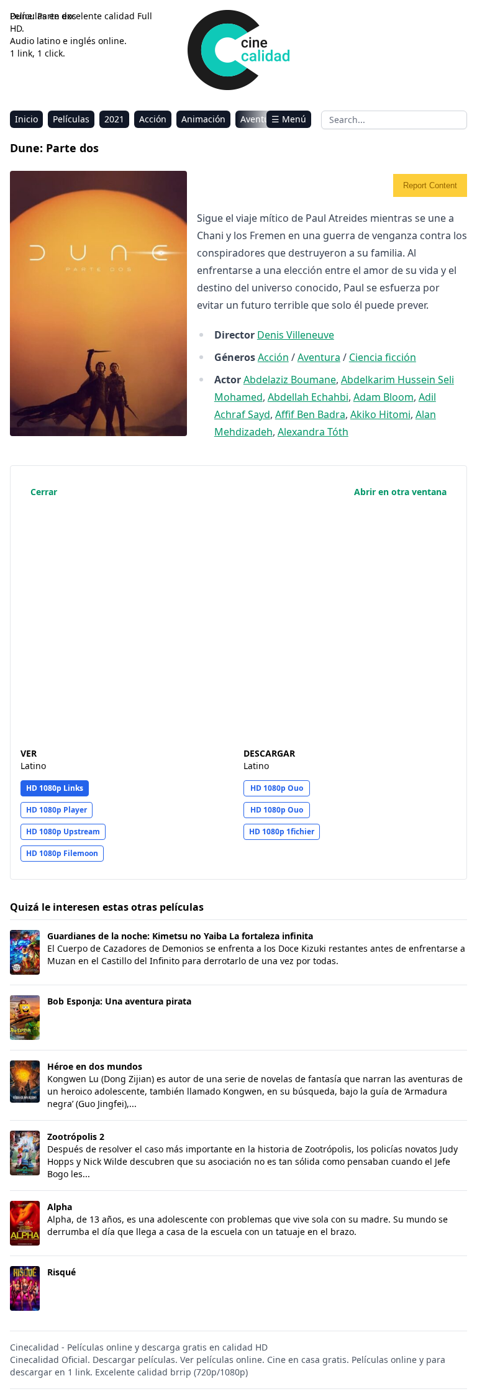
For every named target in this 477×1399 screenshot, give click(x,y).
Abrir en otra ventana (400, 492)
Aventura (259, 119)
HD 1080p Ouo (276, 788)
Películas (71, 119)
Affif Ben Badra (310, 414)
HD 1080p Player (56, 809)
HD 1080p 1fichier (281, 831)
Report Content (430, 185)
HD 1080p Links (54, 788)
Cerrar (43, 492)
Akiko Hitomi (380, 414)
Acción (152, 119)
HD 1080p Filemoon (62, 853)
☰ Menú (288, 119)
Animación (203, 119)
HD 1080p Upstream (63, 831)
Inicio (26, 119)
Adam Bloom (383, 397)
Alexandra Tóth (313, 432)
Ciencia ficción (382, 357)
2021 (114, 119)
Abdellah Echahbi (308, 397)
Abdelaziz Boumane (289, 379)
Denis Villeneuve (295, 335)
